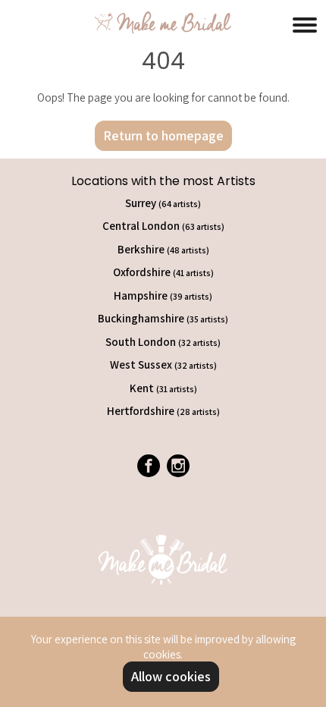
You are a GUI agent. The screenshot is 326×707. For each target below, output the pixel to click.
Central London (163, 225)
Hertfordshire (163, 411)
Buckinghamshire (163, 318)
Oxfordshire (163, 272)
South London (163, 342)
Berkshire (163, 249)
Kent (163, 388)
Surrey (163, 203)
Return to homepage (163, 135)
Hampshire (163, 295)
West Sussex (163, 364)
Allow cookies (171, 676)
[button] (305, 22)
